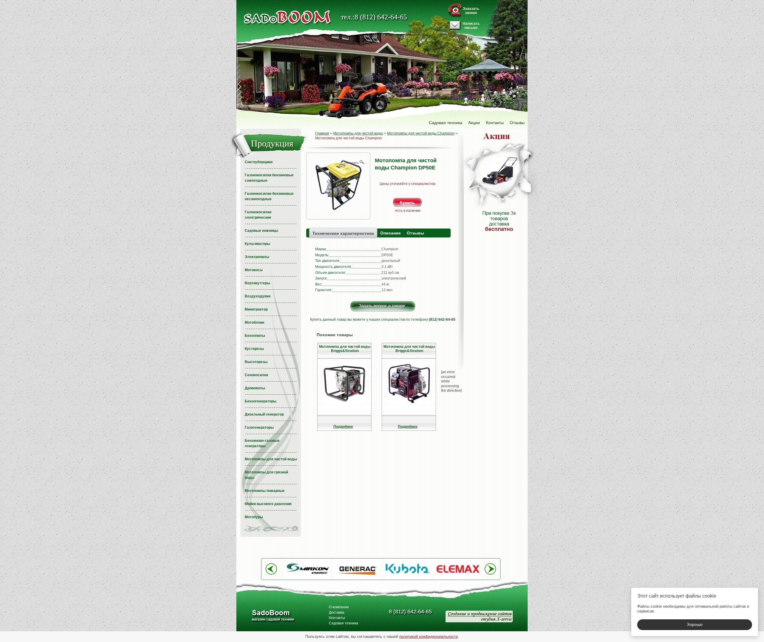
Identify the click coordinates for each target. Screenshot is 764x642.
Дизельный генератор (264, 414)
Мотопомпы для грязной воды (266, 475)
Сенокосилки (256, 375)
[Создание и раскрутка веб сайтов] (479, 616)
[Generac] (357, 578)
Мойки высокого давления (268, 504)
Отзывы (517, 122)
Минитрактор (256, 309)
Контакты (495, 122)
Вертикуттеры (257, 283)
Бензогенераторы (260, 401)
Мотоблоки (254, 322)
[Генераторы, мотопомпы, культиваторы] (272, 616)
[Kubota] (407, 578)
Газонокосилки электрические (258, 215)
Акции (474, 122)
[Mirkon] (307, 578)
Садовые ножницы (261, 231)
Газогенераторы (259, 427)
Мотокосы (254, 270)
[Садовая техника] (287, 17)
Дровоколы (255, 388)
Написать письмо (471, 25)
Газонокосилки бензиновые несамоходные (269, 196)
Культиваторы (257, 244)
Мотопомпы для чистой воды (271, 459)
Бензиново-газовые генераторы (262, 443)
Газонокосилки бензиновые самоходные (269, 178)
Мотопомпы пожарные (265, 491)
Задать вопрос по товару (382, 306)
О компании (339, 607)
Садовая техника (445, 122)
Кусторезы (254, 349)
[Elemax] (457, 578)
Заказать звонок (471, 11)
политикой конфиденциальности (428, 636)
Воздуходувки (257, 296)
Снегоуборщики (258, 162)
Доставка (336, 612)
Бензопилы (255, 336)
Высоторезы (256, 362)
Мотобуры (254, 517)
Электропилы (257, 257)
